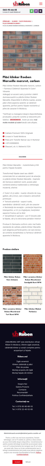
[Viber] (36, 11)
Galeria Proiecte (22, 387)
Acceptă (17, 462)
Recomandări (22, 392)
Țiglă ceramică (22, 361)
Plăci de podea (22, 367)
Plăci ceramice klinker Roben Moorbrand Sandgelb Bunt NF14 (32, 279)
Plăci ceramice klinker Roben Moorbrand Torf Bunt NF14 (12, 311)
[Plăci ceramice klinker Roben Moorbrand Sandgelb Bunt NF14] (32, 263)
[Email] (40, 11)
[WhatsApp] (32, 11)
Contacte (22, 390)
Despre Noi (22, 384)
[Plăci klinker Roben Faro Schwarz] (12, 263)
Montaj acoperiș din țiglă (22, 370)
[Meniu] (40, 3)
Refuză (28, 462)
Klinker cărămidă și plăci (22, 364)
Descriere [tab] (22, 157)
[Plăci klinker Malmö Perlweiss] (32, 295)
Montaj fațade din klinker (22, 373)
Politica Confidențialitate (22, 395)
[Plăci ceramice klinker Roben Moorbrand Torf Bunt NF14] (12, 295)
